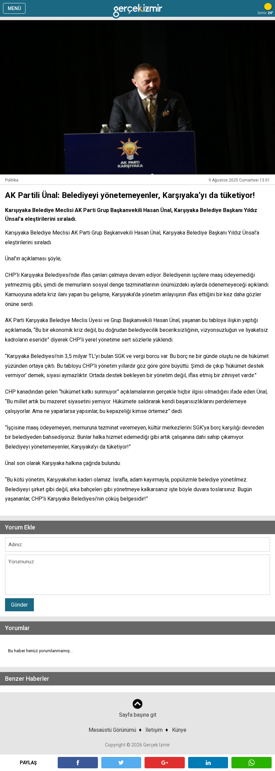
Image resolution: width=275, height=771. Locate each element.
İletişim (154, 730)
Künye (179, 730)
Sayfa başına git (137, 715)
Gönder (19, 605)
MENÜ (14, 8)
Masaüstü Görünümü (112, 730)
